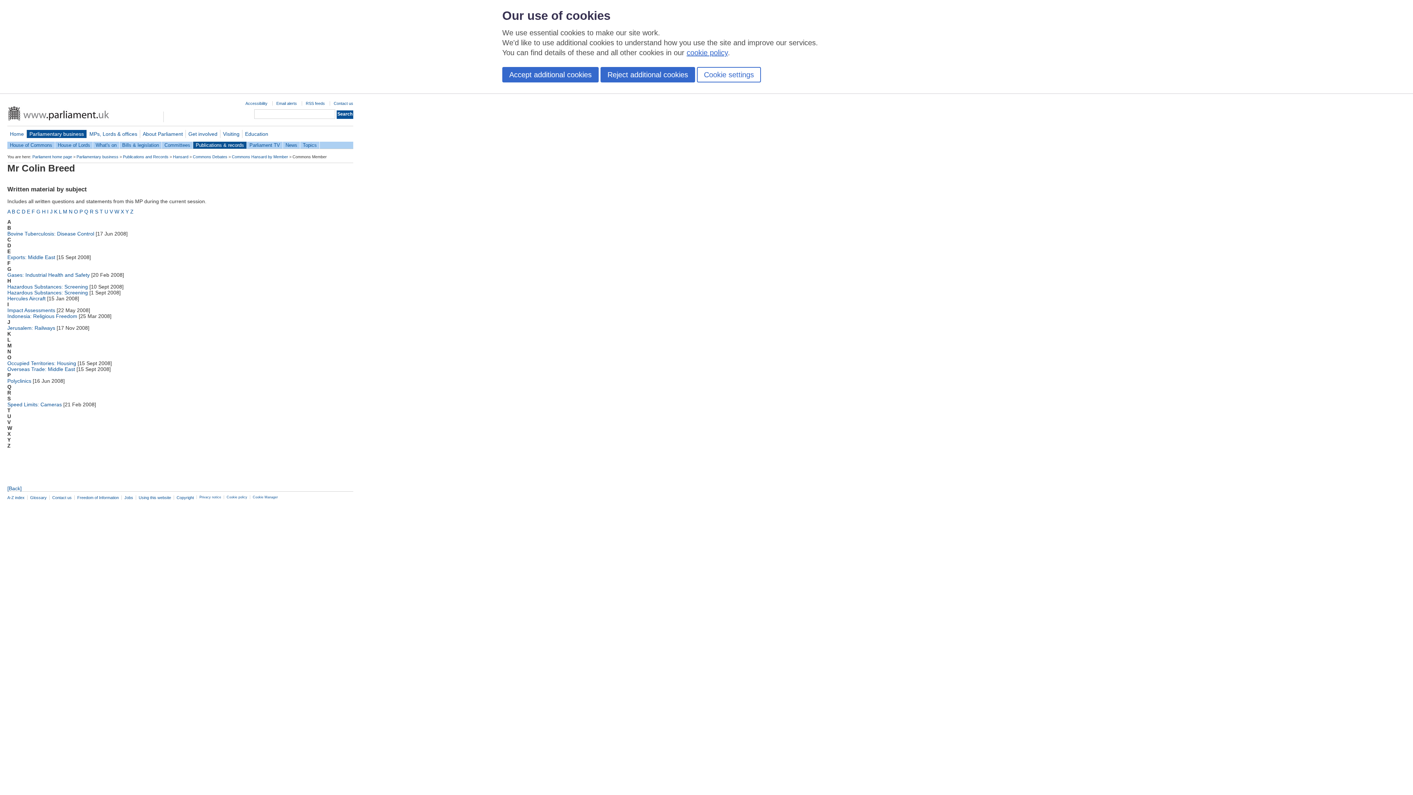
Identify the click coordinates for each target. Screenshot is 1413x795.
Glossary (38, 497)
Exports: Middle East (31, 257)
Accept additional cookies (550, 75)
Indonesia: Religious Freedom (42, 316)
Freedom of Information (98, 497)
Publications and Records (146, 157)
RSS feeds (315, 103)
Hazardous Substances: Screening (47, 287)
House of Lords (74, 145)
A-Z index (16, 497)
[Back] (14, 488)
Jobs (128, 497)
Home (17, 134)
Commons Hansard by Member (260, 157)
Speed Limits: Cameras (34, 404)
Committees (177, 145)
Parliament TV (264, 145)
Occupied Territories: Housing (41, 363)
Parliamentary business (56, 134)
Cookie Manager (265, 497)
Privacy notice (210, 497)
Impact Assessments (31, 310)
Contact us (343, 103)
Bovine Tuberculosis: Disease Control (50, 234)
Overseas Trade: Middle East (41, 369)
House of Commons (31, 145)
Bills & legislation (140, 145)
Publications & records (220, 145)
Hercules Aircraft (26, 298)
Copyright (185, 497)
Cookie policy (237, 497)
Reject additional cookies (648, 75)
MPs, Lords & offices (113, 134)
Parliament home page (52, 157)
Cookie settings (729, 75)
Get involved (202, 134)
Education (256, 134)
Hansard (180, 157)
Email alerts (286, 103)
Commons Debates (210, 157)
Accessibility (256, 103)
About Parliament (163, 134)
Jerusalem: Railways (31, 328)
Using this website (155, 497)
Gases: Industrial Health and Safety (48, 275)
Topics (310, 145)
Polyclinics (19, 381)
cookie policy (707, 53)
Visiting (231, 134)
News (291, 145)
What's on (106, 145)
